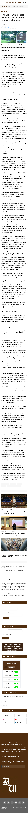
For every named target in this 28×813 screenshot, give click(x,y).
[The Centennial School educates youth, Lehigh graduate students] (14, 37)
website (24, 126)
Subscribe (5, 705)
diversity (19, 483)
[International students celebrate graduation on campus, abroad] (14, 544)
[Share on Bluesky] (8, 27)
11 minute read (5, 483)
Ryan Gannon (13, 23)
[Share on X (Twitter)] (5, 27)
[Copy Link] (14, 27)
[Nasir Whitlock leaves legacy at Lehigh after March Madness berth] (14, 501)
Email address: (5, 630)
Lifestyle (4, 11)
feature (4, 485)
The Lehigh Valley (16, 485)
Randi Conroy (5, 23)
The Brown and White (14, 807)
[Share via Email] (11, 27)
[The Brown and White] (13, 2)
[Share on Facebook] (2, 27)
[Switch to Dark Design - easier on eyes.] (23, 2)
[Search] (26, 2)
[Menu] (2, 2)
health (8, 485)
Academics (13, 483)
